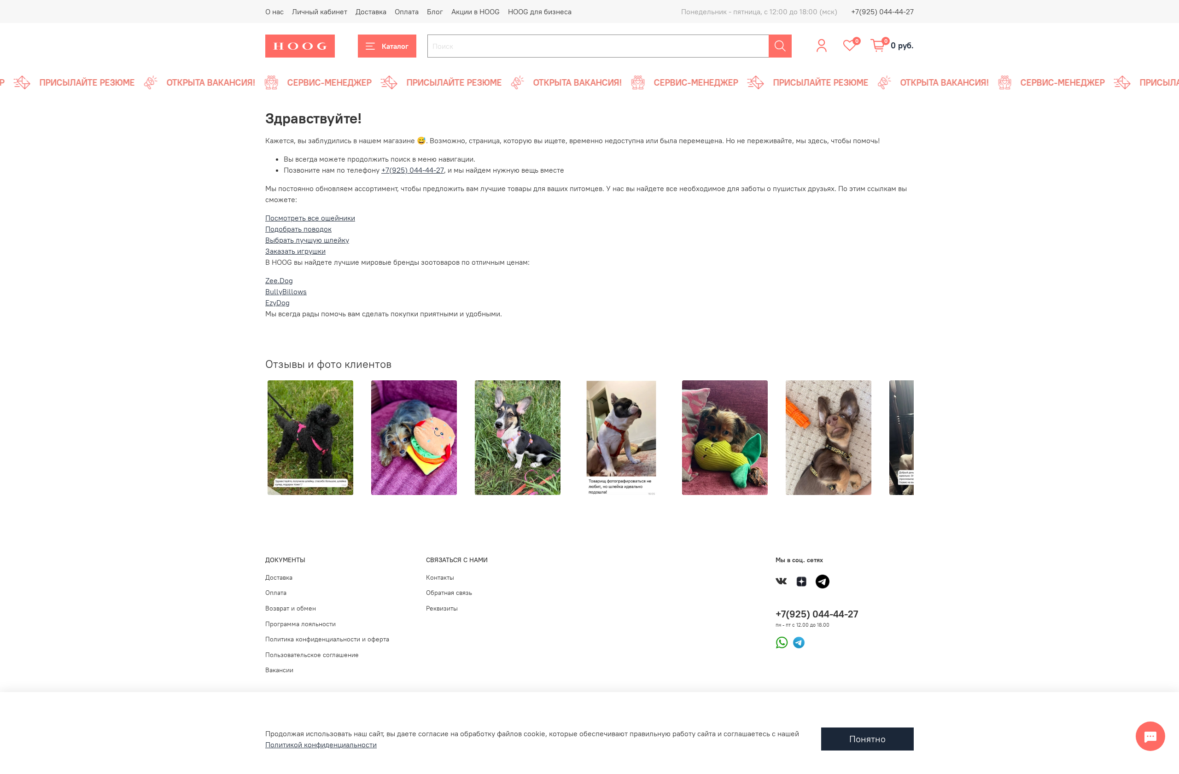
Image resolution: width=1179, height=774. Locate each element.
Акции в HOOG (475, 11)
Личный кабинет (319, 11)
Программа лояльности (300, 624)
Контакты (440, 577)
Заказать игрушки (295, 251)
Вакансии (279, 670)
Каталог (395, 46)
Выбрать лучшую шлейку (307, 239)
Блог (435, 11)
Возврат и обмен (290, 608)
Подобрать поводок (298, 228)
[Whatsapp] (782, 641)
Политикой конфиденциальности (321, 744)
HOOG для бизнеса (540, 11)
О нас (274, 11)
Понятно (867, 739)
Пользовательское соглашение (312, 655)
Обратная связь (449, 592)
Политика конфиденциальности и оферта (327, 639)
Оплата (407, 11)
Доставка (371, 11)
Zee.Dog (279, 280)
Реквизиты (442, 608)
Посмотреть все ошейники (310, 217)
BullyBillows (286, 291)
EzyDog (277, 302)
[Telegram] (796, 641)
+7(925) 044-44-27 (882, 11)
